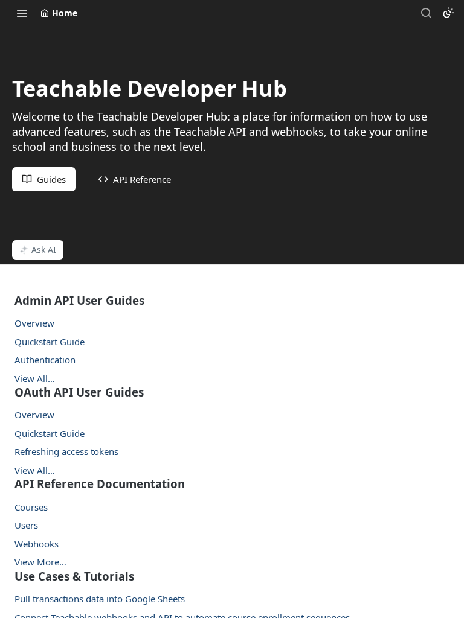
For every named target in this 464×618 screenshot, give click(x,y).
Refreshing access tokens (66, 451)
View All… (34, 378)
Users (26, 525)
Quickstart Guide (49, 342)
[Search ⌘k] (426, 12)
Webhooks (36, 544)
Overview (34, 323)
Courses (31, 507)
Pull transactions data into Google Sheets (99, 599)
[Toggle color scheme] (448, 12)
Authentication (45, 360)
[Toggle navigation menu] (21, 12)
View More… (40, 562)
